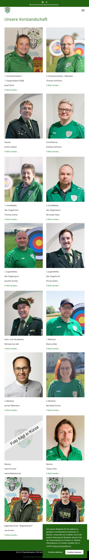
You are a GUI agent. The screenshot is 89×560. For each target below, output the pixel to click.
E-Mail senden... (11, 90)
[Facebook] (42, 2)
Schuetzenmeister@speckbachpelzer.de (44, 5)
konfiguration (34, 557)
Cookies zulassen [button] (74, 552)
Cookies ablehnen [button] (55, 552)
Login (25, 557)
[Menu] (83, 10)
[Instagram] (46, 2)
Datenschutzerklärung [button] (62, 546)
